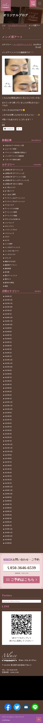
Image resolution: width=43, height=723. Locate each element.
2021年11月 (8, 448)
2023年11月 (8, 363)
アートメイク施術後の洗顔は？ (16, 152)
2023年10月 (8, 367)
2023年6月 (8, 381)
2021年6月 (8, 465)
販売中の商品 (9, 282)
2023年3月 (8, 391)
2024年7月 (8, 335)
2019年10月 (8, 536)
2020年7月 (8, 504)
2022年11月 (8, 406)
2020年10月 (8, 494)
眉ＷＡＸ (8, 279)
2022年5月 (8, 427)
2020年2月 (8, 522)
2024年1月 (8, 356)
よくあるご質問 (10, 194)
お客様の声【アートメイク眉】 (15, 177)
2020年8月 (8, 501)
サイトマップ (20, 717)
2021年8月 (8, 458)
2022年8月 (8, 416)
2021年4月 (8, 472)
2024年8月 (8, 331)
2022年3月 (8, 434)
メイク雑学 (8, 244)
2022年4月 (8, 430)
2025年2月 (8, 310)
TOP (3, 25)
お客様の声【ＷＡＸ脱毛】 (14, 184)
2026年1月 (8, 296)
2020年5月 (8, 511)
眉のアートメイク (11, 275)
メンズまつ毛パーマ (12, 251)
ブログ (7, 237)
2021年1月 (8, 483)
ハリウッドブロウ (11, 230)
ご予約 (33, 5)
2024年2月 (8, 353)
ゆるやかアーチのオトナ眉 (14, 145)
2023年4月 (8, 388)
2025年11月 (8, 303)
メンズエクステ (10, 254)
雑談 (6, 286)
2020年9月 (8, 497)
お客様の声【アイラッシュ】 (15, 173)
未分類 (7, 272)
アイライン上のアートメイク (15, 198)
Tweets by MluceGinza (11, 601)
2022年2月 (8, 437)
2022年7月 (8, 420)
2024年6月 (8, 339)
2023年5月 (8, 384)
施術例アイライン (11, 265)
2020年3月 (8, 518)
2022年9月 (8, 413)
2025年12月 (8, 300)
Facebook (7, 707)
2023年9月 (8, 370)
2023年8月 (8, 374)
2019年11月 (8, 532)
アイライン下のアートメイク (15, 201)
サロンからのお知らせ (12, 219)
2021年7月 (8, 462)
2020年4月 (8, 515)
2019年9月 (8, 539)
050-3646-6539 (23, 567)
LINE (35, 707)
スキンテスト (9, 226)
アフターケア (9, 205)
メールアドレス (26, 707)
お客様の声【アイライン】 (14, 170)
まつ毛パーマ (9, 191)
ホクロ (7, 240)
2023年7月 (8, 377)
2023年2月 (8, 395)
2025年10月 (8, 307)
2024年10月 (8, 324)
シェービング (9, 223)
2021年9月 (8, 455)
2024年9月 (8, 328)
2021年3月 (8, 476)
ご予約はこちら (22, 579)
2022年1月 (8, 441)
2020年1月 (8, 525)
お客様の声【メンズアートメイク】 (17, 180)
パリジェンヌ (9, 233)
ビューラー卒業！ (11, 149)
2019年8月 (8, 543)
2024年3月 (8, 349)
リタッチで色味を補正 (13, 159)
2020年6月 (8, 508)
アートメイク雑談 (11, 215)
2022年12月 (8, 402)
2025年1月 (8, 314)
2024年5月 (8, 342)
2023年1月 (8, 398)
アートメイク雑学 (11, 212)
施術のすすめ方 (10, 261)
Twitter (17, 707)
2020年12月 (8, 487)
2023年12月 (8, 360)
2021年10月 (8, 451)
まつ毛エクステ (10, 187)
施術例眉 (8, 268)
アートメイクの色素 (12, 208)
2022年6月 (8, 423)
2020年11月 (8, 490)
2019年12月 (8, 529)
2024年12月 (8, 317)
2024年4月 (8, 346)
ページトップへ (38, 719)
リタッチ (8, 258)
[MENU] (39, 3)
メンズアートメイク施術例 (14, 156)
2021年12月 (8, 444)
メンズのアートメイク (17, 25)
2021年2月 (8, 480)
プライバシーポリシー (8, 717)
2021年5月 (8, 469)
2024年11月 (8, 321)
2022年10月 (8, 409)
